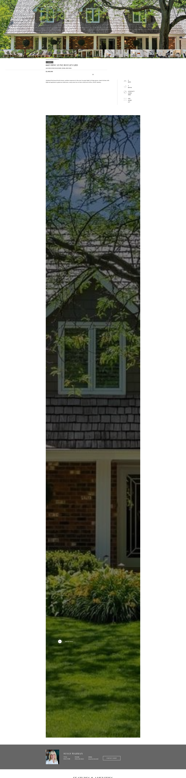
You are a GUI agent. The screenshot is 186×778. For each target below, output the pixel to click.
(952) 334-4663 (79, 759)
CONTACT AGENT (111, 758)
